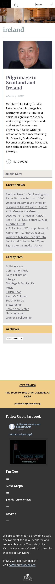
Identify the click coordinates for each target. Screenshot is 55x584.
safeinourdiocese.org (22, 565)
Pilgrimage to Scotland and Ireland (21, 83)
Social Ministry (15, 300)
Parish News (13, 292)
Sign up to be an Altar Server (24, 245)
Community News (17, 270)
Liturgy (10, 279)
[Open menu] (7, 479)
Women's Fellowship (19, 317)
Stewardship (14, 304)
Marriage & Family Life (20, 283)
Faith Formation (16, 275)
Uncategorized (15, 313)
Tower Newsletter (17, 309)
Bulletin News (13, 174)
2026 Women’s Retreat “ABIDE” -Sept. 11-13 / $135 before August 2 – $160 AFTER (26, 220)
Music (9, 287)
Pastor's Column (16, 296)
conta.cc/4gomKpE (20, 434)
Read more (20, 162)
